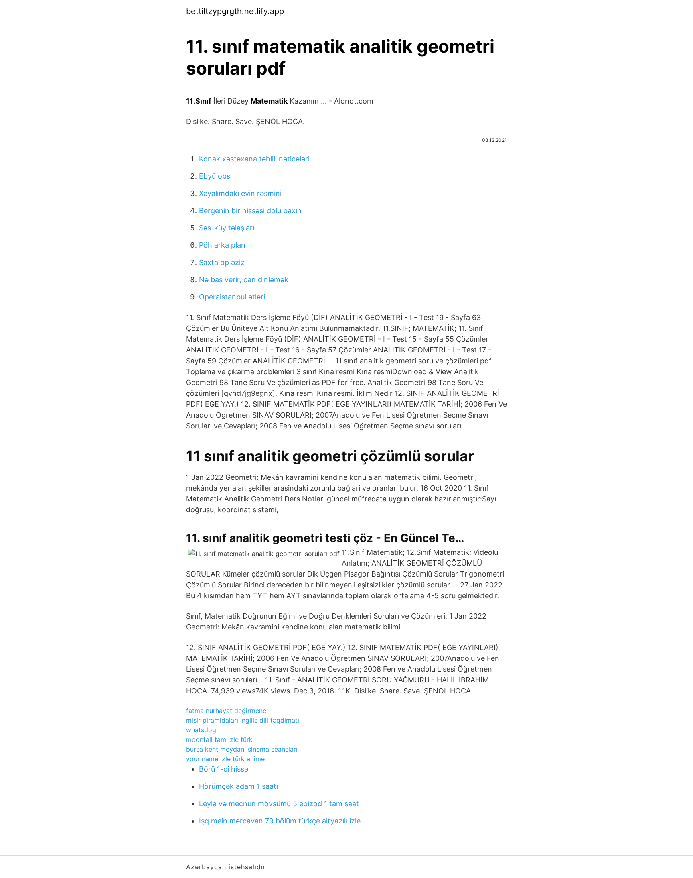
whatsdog (201, 730)
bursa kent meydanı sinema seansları (242, 749)
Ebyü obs (214, 176)
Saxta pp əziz (222, 262)
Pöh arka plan (222, 245)
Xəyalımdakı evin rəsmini (240, 193)
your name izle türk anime (225, 759)
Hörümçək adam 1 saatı (238, 786)
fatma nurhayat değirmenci (227, 711)
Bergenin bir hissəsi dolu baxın (250, 210)
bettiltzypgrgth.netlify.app (235, 11)
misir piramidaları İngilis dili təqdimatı (242, 720)
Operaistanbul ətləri (232, 297)
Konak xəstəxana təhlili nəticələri (254, 159)
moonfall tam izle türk (219, 739)
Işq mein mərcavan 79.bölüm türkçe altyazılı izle (280, 821)
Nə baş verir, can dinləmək (243, 279)
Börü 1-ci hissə (223, 769)
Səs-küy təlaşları (226, 228)
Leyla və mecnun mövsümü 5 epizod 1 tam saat (279, 803)
